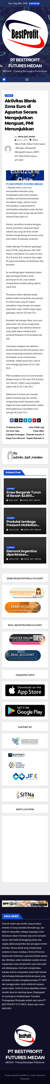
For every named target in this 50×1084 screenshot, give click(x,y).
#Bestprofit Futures (24, 152)
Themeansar (24, 1079)
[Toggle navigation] (27, 79)
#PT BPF (19, 160)
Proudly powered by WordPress (17, 1075)
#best (35, 140)
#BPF (36, 152)
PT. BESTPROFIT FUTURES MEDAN (24, 184)
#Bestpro (20, 148)
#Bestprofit (30, 148)
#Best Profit (20, 144)
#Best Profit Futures (36, 144)
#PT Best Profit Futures (26, 156)
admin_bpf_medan (26, 136)
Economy (8, 95)
